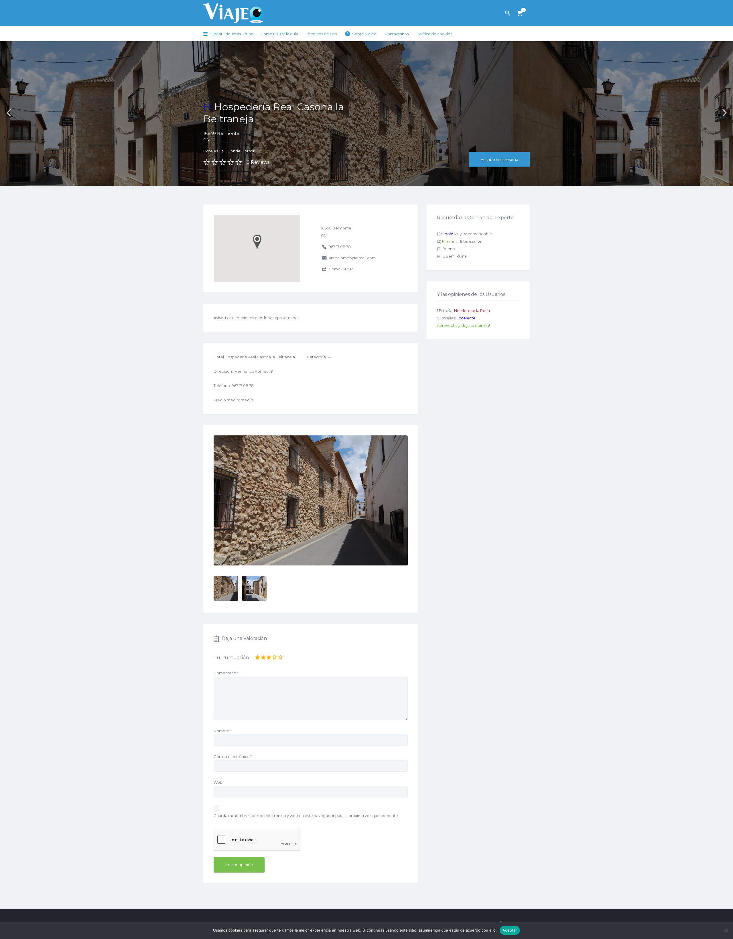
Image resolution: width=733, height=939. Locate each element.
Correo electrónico (233, 756)
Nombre (223, 730)
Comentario (226, 673)
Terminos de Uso (321, 34)
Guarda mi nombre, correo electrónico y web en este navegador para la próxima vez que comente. (306, 815)
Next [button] (724, 113)
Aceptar (510, 930)
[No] (726, 930)
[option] (311, 500)
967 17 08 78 (340, 246)
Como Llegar (341, 269)
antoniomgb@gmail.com (352, 258)
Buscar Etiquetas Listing (231, 34)
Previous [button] (8, 113)
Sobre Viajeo (364, 34)
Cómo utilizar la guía (279, 34)
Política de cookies (434, 34)
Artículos (520, 13)
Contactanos (397, 34)
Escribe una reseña (499, 159)
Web (218, 782)
